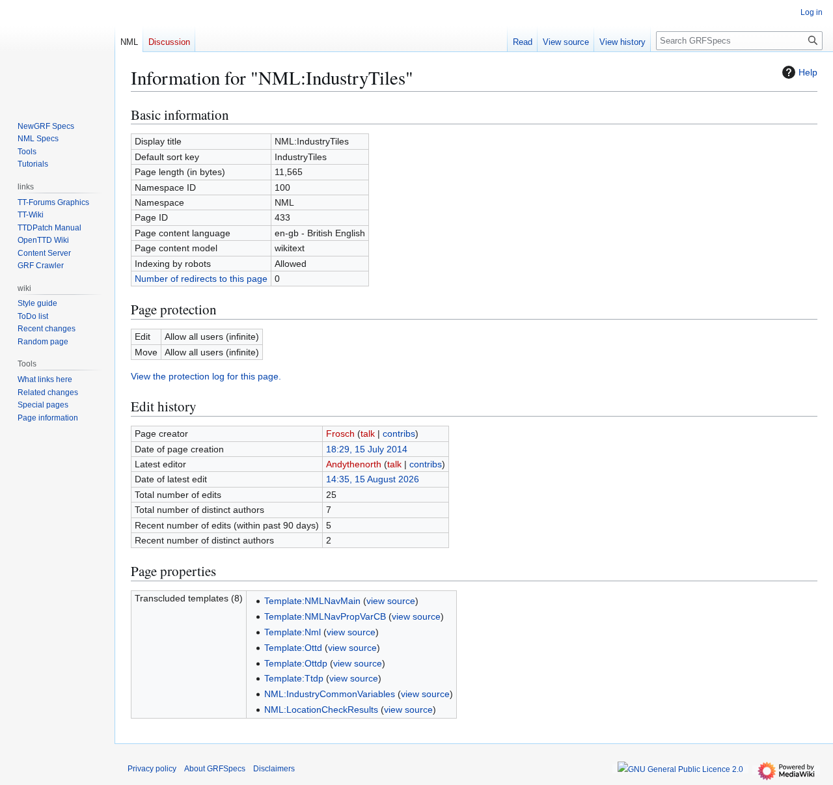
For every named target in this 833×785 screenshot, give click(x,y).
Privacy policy (152, 768)
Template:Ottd (293, 647)
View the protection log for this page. (206, 376)
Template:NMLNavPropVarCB (325, 616)
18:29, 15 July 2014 (366, 449)
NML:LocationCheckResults (321, 709)
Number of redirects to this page (201, 278)
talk (368, 433)
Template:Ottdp (295, 663)
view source (390, 601)
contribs (399, 433)
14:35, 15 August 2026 (372, 479)
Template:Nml (292, 632)
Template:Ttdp (293, 678)
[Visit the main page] (57, 52)
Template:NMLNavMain (312, 601)
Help (808, 72)
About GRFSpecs (214, 768)
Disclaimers (274, 768)
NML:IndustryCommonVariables (329, 694)
